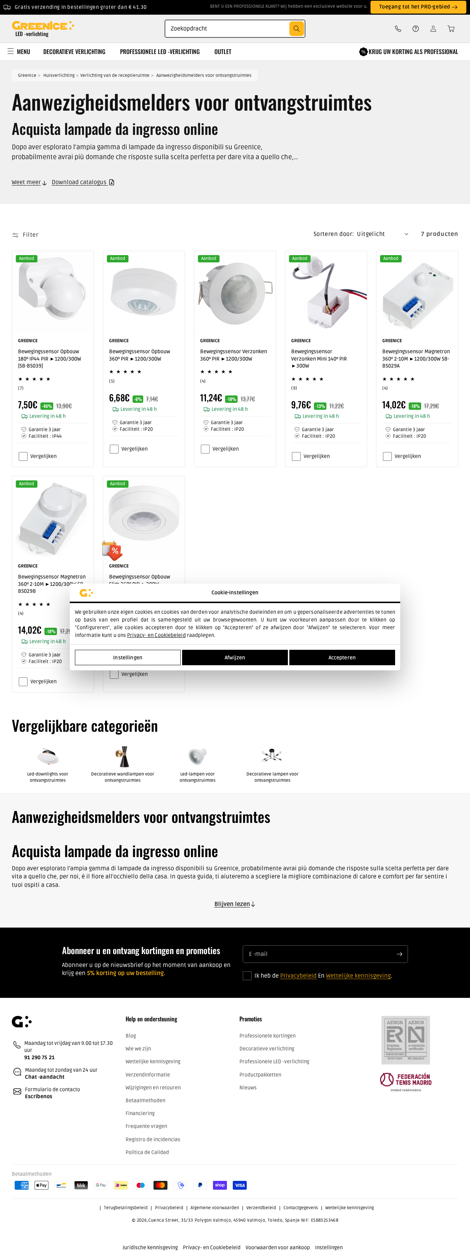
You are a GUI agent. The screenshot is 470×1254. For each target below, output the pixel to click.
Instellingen (127, 658)
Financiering (140, 1113)
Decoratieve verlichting (266, 1049)
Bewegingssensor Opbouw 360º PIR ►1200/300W (139, 355)
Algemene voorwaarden (215, 1208)
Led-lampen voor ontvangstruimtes (198, 777)
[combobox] (235, 28)
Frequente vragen (146, 1126)
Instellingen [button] (329, 1247)
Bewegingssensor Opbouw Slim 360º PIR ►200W (139, 580)
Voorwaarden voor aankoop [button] (278, 1247)
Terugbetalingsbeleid (126, 1208)
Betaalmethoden (145, 1100)
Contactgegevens (300, 1208)
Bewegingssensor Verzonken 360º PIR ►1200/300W (233, 355)
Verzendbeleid (261, 1208)
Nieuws (248, 1087)
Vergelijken (43, 456)
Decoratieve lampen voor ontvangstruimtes (272, 777)
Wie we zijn (138, 1049)
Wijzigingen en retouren (153, 1087)
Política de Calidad (147, 1152)
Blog (131, 1036)
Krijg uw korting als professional (413, 51)
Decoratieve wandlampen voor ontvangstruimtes (122, 777)
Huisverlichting (59, 75)
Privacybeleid (298, 976)
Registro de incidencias (153, 1139)
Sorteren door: (334, 234)
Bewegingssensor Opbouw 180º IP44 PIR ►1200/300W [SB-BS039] (49, 358)
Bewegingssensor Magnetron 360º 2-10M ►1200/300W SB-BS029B (52, 584)
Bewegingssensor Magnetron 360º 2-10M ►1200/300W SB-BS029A (416, 358)
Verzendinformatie (148, 1074)
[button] (448, 29)
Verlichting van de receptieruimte (114, 75)
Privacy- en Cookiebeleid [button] (212, 1247)
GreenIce (27, 75)
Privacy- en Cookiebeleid (156, 635)
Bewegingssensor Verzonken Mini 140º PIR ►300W (319, 358)
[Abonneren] (399, 954)
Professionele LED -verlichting (274, 1061)
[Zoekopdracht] (296, 28)
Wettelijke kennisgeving (358, 976)
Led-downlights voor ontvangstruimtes (47, 777)
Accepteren (342, 658)
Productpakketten (260, 1074)
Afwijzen (235, 658)
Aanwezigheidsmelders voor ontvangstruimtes (204, 75)
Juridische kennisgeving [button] (150, 1247)
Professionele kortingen (267, 1036)
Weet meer (26, 182)
